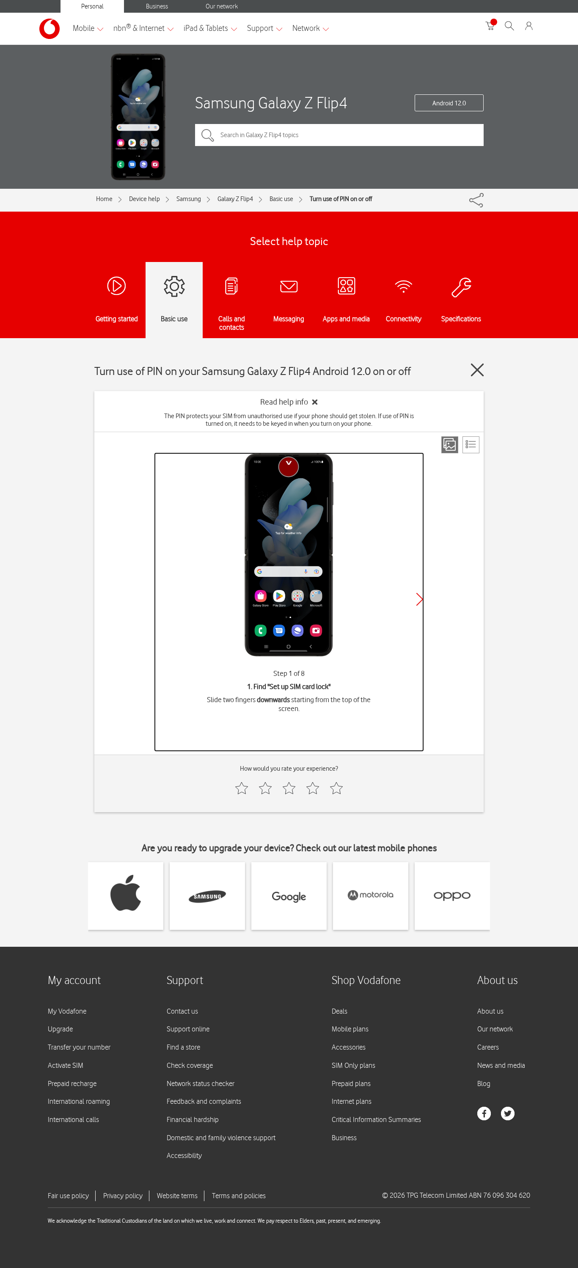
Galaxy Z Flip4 (235, 199)
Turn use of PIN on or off (341, 199)
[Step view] (449, 444)
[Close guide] (477, 370)
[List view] (470, 444)
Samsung (188, 199)
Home (104, 199)
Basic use (281, 199)
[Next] (419, 599)
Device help (144, 199)
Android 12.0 (449, 103)
